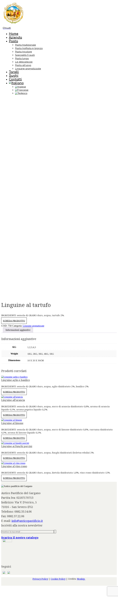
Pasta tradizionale (25, 45)
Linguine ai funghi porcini (16, 446)
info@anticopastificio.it (27, 521)
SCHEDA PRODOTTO (14, 320)
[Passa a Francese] (65, 90)
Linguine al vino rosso (14, 466)
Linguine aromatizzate (28, 68)
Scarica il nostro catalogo (19, 537)
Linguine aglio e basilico (15, 380)
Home (13, 34)
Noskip (81, 578)
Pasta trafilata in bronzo (29, 48)
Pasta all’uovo (23, 65)
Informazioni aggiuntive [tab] (18, 330)
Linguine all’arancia (13, 400)
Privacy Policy (40, 578)
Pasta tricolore (23, 51)
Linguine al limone (12, 423)
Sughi (13, 75)
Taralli (14, 72)
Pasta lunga (22, 58)
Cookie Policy (58, 578)
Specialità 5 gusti (25, 55)
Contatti (15, 79)
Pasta (13, 41)
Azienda (15, 37)
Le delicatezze (24, 62)
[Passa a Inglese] (65, 87)
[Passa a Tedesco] (65, 93)
